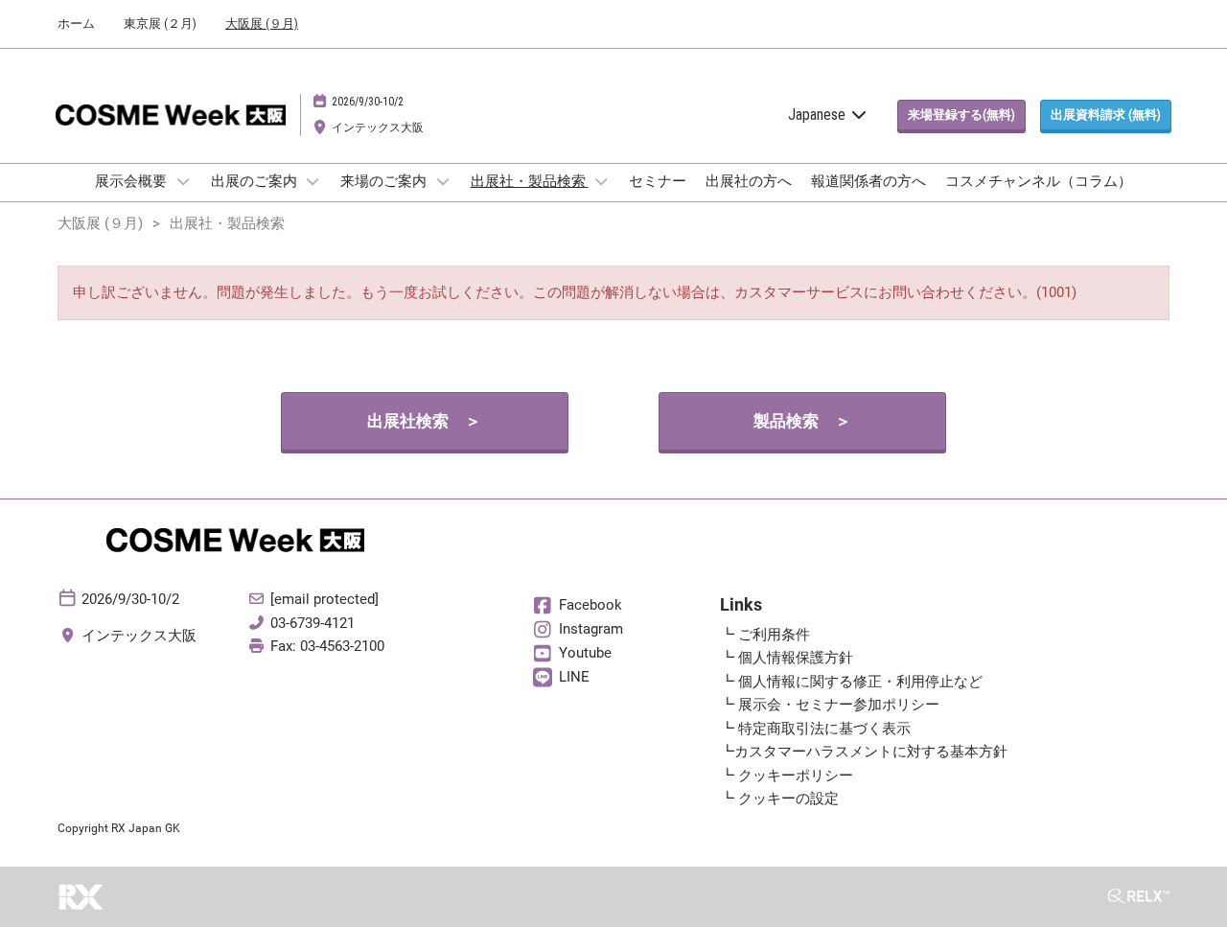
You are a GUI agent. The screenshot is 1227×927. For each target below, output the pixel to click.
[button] (961, 115)
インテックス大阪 (378, 127)
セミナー (657, 181)
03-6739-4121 (312, 623)
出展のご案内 (255, 181)
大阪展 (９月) (261, 23)
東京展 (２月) (160, 23)
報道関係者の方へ (868, 181)
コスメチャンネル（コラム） (1038, 181)
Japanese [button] (818, 114)
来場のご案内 (384, 181)
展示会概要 (132, 181)
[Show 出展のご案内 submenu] (313, 181)
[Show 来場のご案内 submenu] (442, 181)
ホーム (76, 23)
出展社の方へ (749, 181)
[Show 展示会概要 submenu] (183, 181)
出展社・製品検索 (530, 181)
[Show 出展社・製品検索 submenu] (602, 181)
